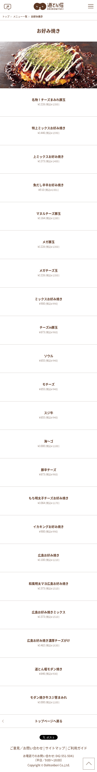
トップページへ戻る (48, 721)
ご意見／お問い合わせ (26, 748)
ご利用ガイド (77, 748)
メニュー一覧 (20, 16)
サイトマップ (55, 748)
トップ (5, 16)
